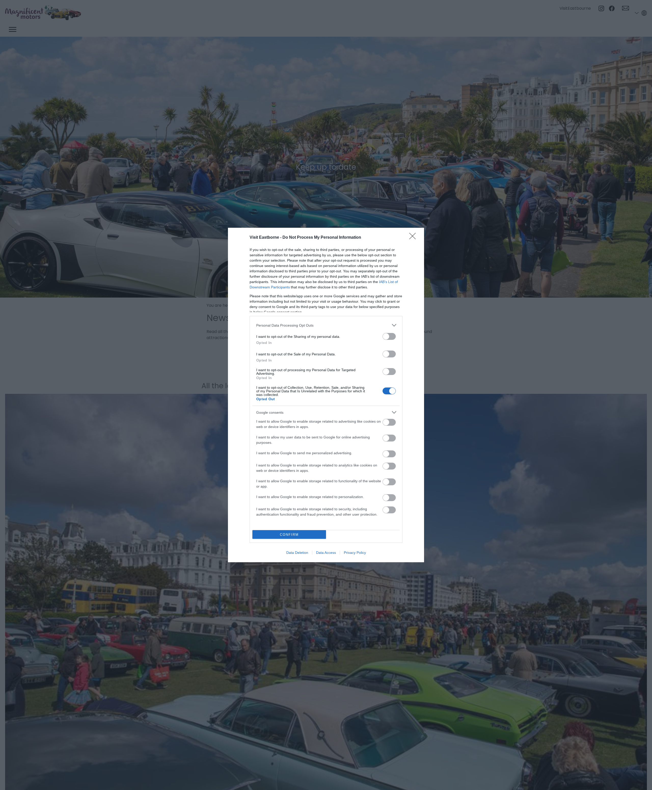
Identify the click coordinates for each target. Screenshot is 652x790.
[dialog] (326, 395)
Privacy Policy (355, 553)
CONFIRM (289, 535)
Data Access (326, 553)
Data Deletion (297, 553)
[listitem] (326, 325)
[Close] (414, 238)
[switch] (389, 336)
